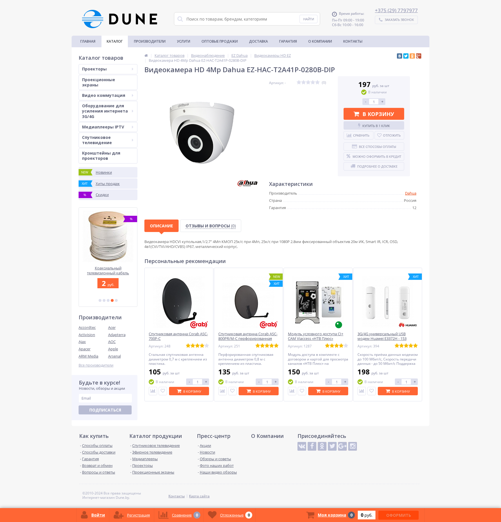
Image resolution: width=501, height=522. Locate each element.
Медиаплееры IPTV (103, 127)
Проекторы (94, 69)
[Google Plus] (418, 56)
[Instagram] (352, 446)
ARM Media (88, 356)
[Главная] (146, 55)
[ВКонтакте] (399, 56)
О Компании (320, 41)
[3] (108, 300)
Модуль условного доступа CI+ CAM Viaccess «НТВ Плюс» (315, 336)
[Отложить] (163, 391)
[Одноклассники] (412, 56)
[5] (116, 300)
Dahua (410, 193)
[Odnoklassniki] (322, 446)
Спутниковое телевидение (97, 140)
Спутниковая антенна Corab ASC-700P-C (178, 336)
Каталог (115, 41)
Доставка (258, 41)
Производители (150, 41)
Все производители (96, 365)
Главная (87, 41)
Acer (112, 327)
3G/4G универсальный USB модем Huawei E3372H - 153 (381, 336)
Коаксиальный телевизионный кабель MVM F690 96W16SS (108, 270)
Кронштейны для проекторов (101, 155)
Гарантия (288, 41)
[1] (100, 300)
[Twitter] (406, 56)
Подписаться (105, 410)
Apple (113, 348)
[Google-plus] (342, 446)
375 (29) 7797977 (398, 10)
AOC (112, 341)
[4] (112, 300)
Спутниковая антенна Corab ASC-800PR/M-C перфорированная (247, 336)
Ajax (82, 341)
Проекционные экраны (98, 82)
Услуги (183, 41)
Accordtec (87, 327)
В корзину (378, 113)
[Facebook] (312, 446)
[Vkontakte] (301, 446)
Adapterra (117, 334)
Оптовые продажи (220, 41)
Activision (87, 334)
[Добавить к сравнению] (153, 391)
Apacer (84, 348)
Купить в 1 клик (376, 126)
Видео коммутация (103, 95)
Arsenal (114, 356)
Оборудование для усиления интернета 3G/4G (105, 111)
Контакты (352, 41)
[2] (104, 300)
